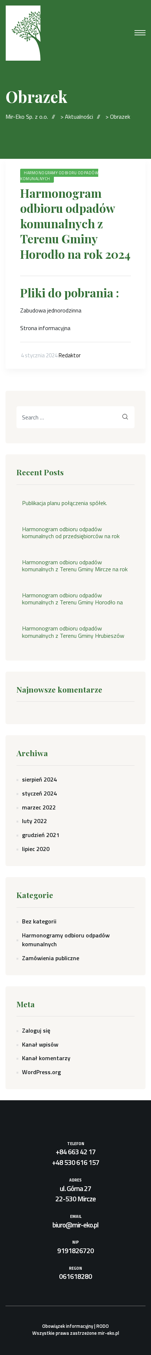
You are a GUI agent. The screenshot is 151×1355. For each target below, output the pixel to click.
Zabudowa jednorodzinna (50, 310)
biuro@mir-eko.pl (75, 1224)
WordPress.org (41, 1072)
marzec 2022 (39, 807)
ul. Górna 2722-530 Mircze (75, 1193)
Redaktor (70, 355)
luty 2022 (34, 820)
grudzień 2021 (40, 834)
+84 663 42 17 (76, 1151)
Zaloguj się (36, 1030)
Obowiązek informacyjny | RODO (75, 1326)
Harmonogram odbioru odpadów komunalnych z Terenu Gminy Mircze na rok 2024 (75, 566)
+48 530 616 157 (75, 1162)
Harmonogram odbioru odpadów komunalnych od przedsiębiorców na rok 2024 (70, 533)
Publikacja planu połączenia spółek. (64, 503)
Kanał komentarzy (46, 1058)
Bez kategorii (39, 921)
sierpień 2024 (39, 779)
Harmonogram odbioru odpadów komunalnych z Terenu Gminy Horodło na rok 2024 (75, 223)
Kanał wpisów (40, 1044)
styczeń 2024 (39, 793)
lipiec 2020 (35, 848)
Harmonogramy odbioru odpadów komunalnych (59, 176)
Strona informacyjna (45, 327)
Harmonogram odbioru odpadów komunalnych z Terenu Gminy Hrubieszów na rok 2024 (73, 632)
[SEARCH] (126, 417)
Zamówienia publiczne (50, 958)
